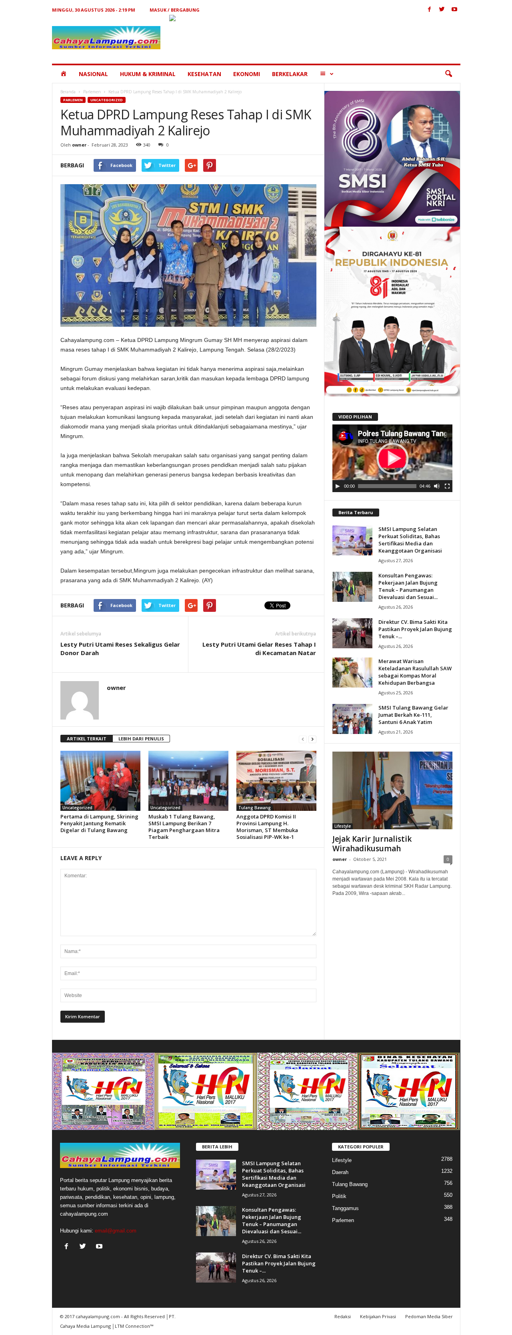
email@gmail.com (115, 1231)
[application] (392, 458)
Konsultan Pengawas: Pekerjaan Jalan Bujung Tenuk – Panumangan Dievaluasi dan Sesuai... (408, 586)
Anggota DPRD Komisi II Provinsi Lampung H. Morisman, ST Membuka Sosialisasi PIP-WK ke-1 (267, 826)
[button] (448, 74)
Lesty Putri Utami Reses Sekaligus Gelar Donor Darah (120, 648)
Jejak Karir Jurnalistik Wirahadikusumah (372, 844)
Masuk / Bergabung (175, 10)
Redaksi (342, 1316)
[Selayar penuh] (447, 486)
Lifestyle (342, 826)
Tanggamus (345, 1208)
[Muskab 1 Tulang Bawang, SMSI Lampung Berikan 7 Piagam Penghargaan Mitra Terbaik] (188, 781)
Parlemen (92, 91)
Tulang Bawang (254, 807)
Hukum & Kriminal (148, 74)
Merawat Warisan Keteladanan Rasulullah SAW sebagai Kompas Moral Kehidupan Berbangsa (415, 671)
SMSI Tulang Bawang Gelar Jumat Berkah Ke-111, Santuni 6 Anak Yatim (413, 715)
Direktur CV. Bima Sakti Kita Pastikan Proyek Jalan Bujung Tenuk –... (415, 629)
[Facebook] (429, 10)
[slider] (387, 486)
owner (79, 145)
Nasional (93, 74)
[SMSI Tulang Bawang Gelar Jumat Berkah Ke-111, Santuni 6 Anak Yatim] (352, 719)
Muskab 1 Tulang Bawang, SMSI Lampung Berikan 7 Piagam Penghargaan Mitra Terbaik (184, 826)
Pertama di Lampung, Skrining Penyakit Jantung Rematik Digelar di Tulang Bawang (99, 823)
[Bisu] (437, 486)
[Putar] (337, 486)
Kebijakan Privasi (378, 1316)
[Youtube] (454, 10)
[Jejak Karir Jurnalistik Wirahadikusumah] (392, 790)
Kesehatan (204, 74)
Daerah (340, 1172)
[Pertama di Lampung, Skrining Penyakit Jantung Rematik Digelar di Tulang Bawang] (100, 781)
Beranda (68, 91)
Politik (339, 1196)
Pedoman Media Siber (429, 1316)
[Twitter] (442, 10)
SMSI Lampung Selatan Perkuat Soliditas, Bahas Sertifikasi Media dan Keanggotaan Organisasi (410, 539)
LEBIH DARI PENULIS (141, 739)
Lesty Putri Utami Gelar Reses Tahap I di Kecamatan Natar (259, 648)
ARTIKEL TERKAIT (86, 739)
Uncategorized (106, 100)
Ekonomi (246, 74)
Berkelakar (290, 74)
